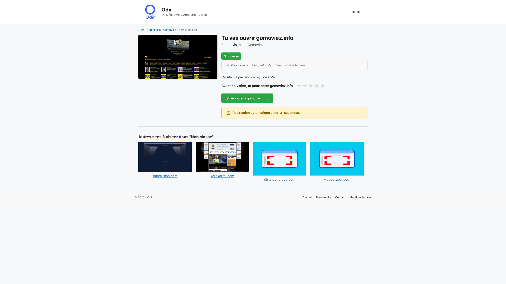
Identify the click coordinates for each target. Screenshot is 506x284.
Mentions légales (360, 197)
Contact (340, 197)
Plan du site (323, 197)
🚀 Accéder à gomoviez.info (247, 98)
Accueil (354, 12)
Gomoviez (169, 29)
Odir (166, 10)
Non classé (153, 29)
